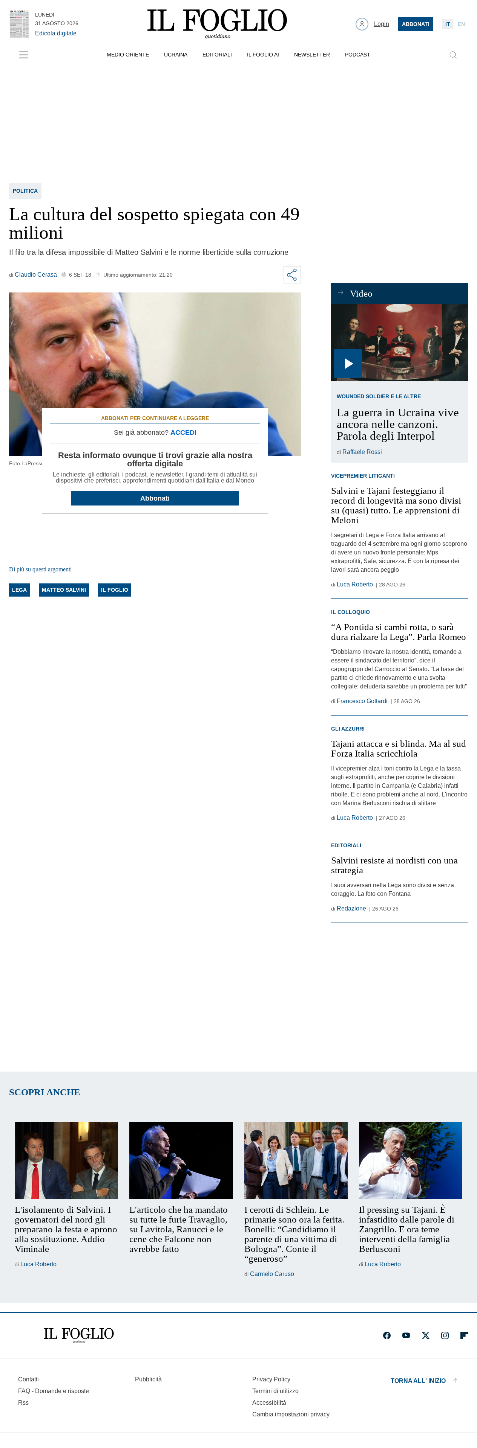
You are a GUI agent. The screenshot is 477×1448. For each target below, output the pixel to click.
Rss (23, 1402)
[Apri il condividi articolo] (292, 274)
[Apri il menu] (23, 55)
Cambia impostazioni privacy (291, 1414)
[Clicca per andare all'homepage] (79, 1335)
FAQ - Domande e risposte (53, 1391)
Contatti (28, 1379)
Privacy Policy (271, 1379)
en (461, 24)
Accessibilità (269, 1402)
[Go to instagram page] (445, 1335)
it (447, 24)
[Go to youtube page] (406, 1335)
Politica (25, 191)
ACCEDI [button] (183, 432)
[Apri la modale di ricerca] (453, 55)
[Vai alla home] (217, 24)
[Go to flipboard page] (464, 1335)
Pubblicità (148, 1379)
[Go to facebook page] (387, 1335)
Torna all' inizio (418, 1381)
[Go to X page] (425, 1335)
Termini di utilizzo (275, 1391)
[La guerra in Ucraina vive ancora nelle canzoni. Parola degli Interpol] (399, 342)
